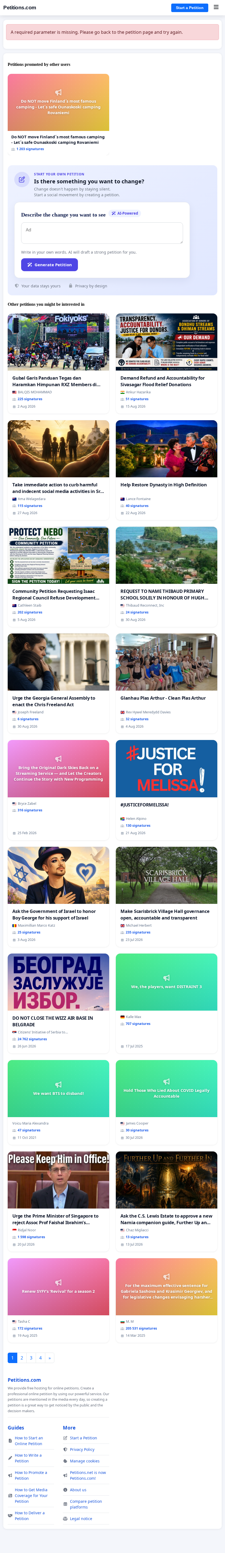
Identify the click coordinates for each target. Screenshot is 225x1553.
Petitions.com (19, 7)
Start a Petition (190, 7)
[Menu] (216, 7)
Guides (16, 1427)
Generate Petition (53, 264)
